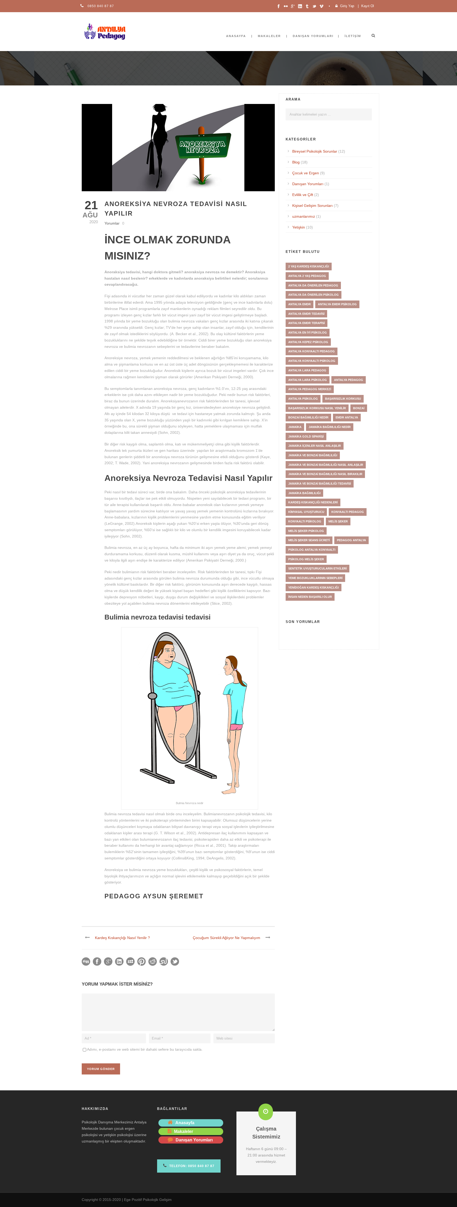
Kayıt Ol (367, 6)
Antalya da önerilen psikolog (313, 294)
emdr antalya (347, 417)
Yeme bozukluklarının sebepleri (315, 578)
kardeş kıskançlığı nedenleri (313, 502)
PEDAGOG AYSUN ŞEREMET (154, 896)
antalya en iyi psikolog (307, 332)
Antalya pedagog (348, 379)
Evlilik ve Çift (302, 195)
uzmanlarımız (303, 216)
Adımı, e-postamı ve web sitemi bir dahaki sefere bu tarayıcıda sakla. (145, 1049)
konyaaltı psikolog (304, 521)
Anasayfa (236, 36)
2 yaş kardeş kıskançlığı (308, 266)
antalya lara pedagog (307, 370)
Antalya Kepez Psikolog (308, 342)
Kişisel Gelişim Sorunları (312, 205)
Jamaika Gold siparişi (306, 436)
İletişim (353, 36)
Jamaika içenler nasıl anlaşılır (314, 445)
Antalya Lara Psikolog (307, 379)
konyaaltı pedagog (347, 511)
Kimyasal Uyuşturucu (306, 511)
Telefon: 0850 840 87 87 (191, 1166)
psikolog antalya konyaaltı (311, 549)
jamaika (294, 427)
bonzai (358, 408)
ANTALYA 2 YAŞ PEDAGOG (307, 275)
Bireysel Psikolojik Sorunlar (314, 151)
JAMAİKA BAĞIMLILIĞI (304, 493)
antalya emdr (299, 304)
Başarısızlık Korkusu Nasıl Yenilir (317, 408)
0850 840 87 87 (100, 6)
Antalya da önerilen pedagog (313, 285)
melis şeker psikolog (306, 530)
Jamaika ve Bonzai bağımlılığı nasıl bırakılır (325, 474)
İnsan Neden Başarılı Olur (310, 596)
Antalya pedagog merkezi (309, 389)
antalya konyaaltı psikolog (311, 360)
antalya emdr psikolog (337, 304)
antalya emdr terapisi (306, 323)
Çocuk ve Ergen (305, 173)
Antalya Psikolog (303, 398)
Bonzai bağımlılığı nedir (308, 417)
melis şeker (338, 521)
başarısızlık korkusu (343, 398)
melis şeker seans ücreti (309, 540)
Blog (296, 162)
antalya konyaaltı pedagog (311, 351)
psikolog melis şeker (306, 559)
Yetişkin (298, 227)
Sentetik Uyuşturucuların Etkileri (317, 568)
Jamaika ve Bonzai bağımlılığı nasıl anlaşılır (325, 464)
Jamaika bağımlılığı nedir (330, 427)
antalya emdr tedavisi (306, 313)
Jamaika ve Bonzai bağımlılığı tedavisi (319, 483)
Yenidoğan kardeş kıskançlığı (313, 587)
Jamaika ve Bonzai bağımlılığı (312, 455)
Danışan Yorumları (307, 184)
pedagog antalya (351, 540)
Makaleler (269, 36)
